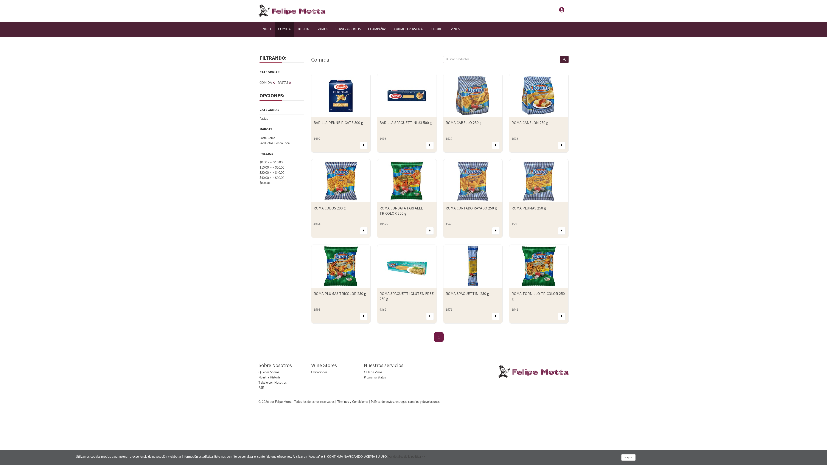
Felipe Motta (283, 401)
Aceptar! (628, 457)
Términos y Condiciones (352, 401)
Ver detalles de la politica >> (406, 456)
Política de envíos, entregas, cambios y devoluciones (405, 401)
